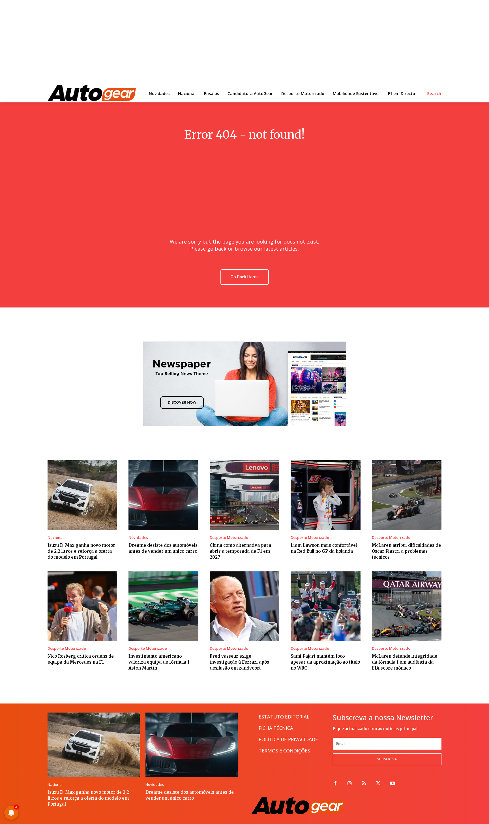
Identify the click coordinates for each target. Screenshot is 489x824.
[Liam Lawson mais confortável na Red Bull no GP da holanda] (325, 495)
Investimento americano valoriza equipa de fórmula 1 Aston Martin (158, 662)
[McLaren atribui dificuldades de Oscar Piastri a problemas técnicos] (406, 495)
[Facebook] (335, 783)
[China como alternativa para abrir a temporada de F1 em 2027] (244, 495)
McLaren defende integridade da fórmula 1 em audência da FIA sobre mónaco (404, 662)
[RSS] (364, 783)
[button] (434, 94)
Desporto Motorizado (229, 537)
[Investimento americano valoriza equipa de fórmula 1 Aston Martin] (163, 606)
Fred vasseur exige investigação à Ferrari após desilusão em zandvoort (239, 662)
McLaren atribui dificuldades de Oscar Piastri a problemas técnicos (406, 551)
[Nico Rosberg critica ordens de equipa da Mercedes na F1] (82, 606)
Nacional (56, 537)
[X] (378, 783)
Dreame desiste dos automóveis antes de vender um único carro (189, 795)
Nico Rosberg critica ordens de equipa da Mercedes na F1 (81, 659)
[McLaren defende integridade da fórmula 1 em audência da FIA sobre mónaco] (406, 606)
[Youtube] (392, 783)
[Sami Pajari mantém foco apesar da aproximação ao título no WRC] (325, 606)
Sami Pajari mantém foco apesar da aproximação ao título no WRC (325, 662)
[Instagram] (349, 783)
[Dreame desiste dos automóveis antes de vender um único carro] (163, 495)
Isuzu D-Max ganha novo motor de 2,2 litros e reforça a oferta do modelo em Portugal (81, 551)
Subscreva (387, 759)
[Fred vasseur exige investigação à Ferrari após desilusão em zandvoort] (244, 606)
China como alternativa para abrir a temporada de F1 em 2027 (240, 551)
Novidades (138, 537)
